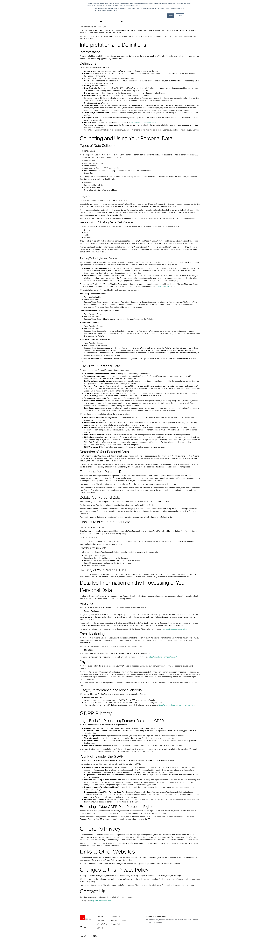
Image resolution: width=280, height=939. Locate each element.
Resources (101, 920)
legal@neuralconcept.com (101, 901)
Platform (100, 917)
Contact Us (115, 917)
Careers (100, 928)
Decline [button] (180, 16)
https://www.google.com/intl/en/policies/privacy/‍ (176, 705)
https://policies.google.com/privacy (175, 629)
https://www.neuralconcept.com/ (143, 122)
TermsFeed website (162, 286)
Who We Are (102, 924)
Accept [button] (170, 16)
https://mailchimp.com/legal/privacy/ (163, 657)
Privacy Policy (116, 924)
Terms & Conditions (118, 920)
